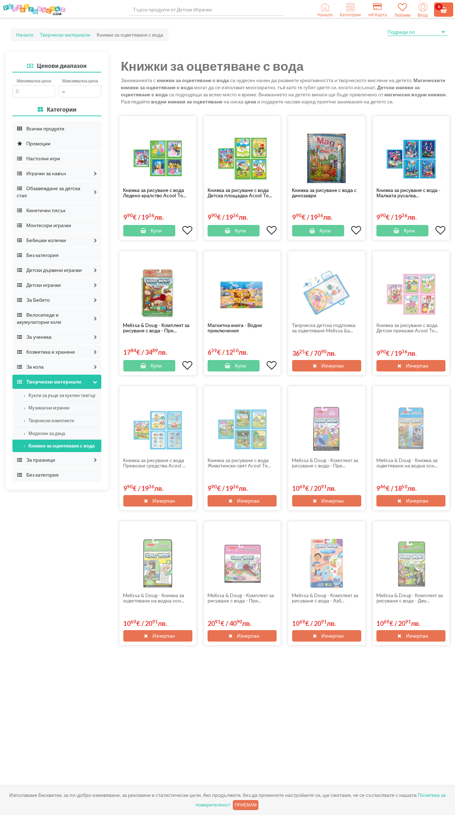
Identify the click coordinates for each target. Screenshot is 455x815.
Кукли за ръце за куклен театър (61, 395)
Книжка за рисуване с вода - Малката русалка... (408, 192)
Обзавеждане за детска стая (48, 191)
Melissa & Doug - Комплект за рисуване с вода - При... (156, 327)
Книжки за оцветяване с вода (61, 446)
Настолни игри (42, 158)
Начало (24, 35)
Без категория (42, 255)
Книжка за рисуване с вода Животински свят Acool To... (239, 462)
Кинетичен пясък (45, 210)
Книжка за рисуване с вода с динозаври (324, 192)
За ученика (38, 337)
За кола (34, 367)
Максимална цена (80, 81)
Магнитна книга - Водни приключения (235, 327)
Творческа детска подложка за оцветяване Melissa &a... (323, 327)
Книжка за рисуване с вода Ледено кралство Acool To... (154, 192)
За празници (40, 460)
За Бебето (37, 300)
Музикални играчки (48, 408)
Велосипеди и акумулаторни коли (39, 318)
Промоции (37, 143)
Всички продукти (44, 128)
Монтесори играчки (48, 225)
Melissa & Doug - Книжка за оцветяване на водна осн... (407, 462)
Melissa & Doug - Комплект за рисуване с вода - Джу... (409, 598)
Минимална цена (34, 81)
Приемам (246, 805)
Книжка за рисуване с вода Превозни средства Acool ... (154, 462)
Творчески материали (65, 35)
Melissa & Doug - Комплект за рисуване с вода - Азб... (325, 598)
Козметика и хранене (50, 352)
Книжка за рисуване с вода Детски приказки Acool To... (407, 327)
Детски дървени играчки (53, 270)
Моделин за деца (46, 433)
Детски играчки (43, 285)
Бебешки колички (45, 240)
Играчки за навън (45, 173)
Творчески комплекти (50, 420)
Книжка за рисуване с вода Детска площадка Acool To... (240, 192)
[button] (95, 173)
